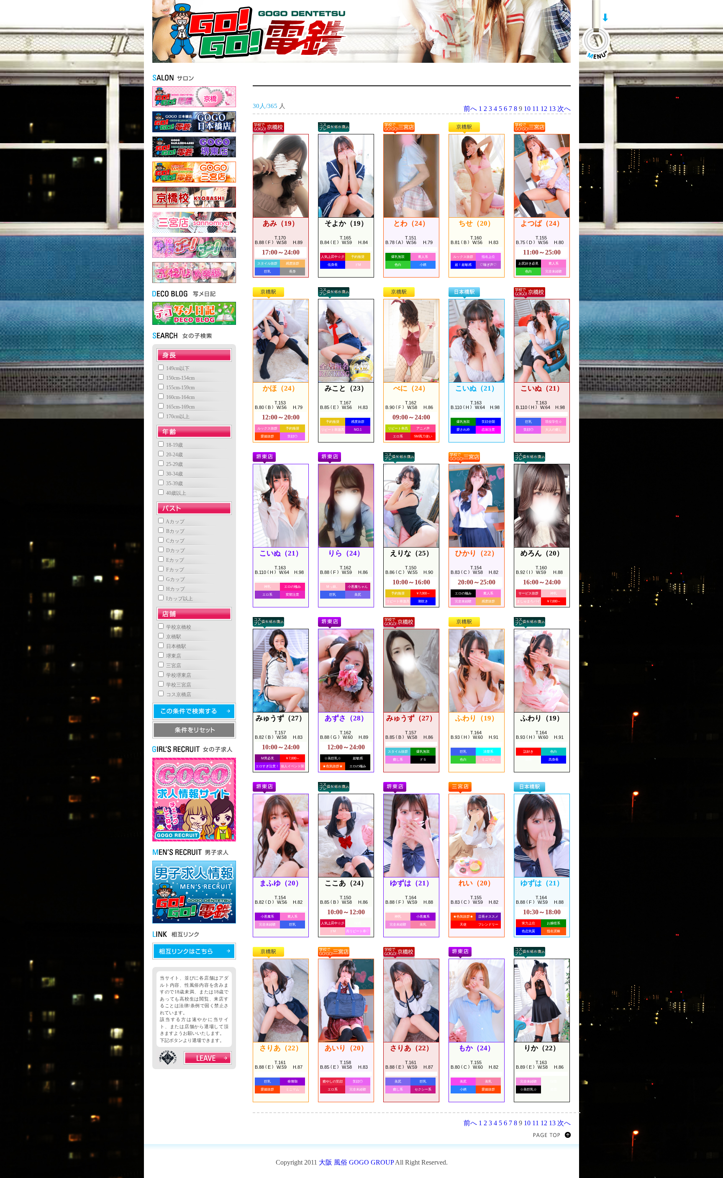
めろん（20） (542, 553)
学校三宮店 (178, 685)
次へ (564, 108)
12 (544, 108)
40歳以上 (175, 493)
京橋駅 (173, 637)
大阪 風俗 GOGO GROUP (356, 1162)
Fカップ (174, 570)
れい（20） (477, 883)
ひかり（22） (476, 553)
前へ (470, 108)
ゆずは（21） (411, 883)
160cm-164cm (180, 397)
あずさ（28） (346, 718)
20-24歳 (174, 455)
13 (552, 108)
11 (535, 108)
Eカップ (174, 560)
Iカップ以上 (179, 599)
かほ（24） (281, 388)
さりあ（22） (281, 1048)
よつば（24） (542, 223)
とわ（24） (411, 223)
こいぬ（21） (476, 388)
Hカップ (175, 589)
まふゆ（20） (281, 883)
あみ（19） (281, 223)
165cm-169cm (180, 407)
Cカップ (175, 541)
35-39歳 (174, 483)
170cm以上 (177, 416)
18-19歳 (174, 445)
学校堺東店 (178, 675)
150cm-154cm (180, 378)
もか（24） (477, 1048)
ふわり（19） (476, 718)
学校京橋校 (178, 627)
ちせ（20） (477, 223)
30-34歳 (174, 474)
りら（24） (346, 553)
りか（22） (542, 1048)
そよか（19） (346, 223)
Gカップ (175, 579)
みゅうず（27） (281, 718)
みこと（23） (346, 388)
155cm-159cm (180, 388)
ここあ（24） (346, 883)
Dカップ (175, 550)
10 (527, 108)
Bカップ (175, 531)
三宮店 (173, 666)
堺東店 (173, 656)
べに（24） (411, 388)
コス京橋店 (178, 694)
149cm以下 (177, 368)
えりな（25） (411, 553)
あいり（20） (346, 1048)
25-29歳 (174, 464)
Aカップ (175, 522)
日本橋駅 (175, 646)
